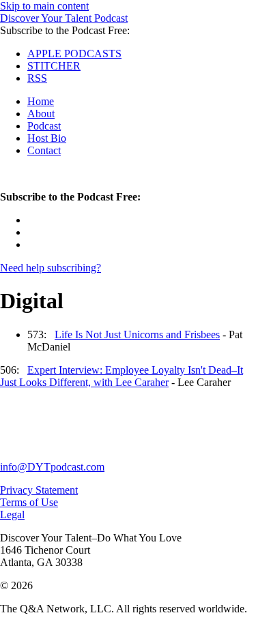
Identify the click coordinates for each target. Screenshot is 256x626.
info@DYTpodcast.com (52, 467)
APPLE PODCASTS (74, 53)
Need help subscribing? (50, 267)
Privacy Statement (39, 490)
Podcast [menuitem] (44, 126)
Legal (12, 514)
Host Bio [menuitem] (46, 138)
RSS (37, 78)
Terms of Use (29, 502)
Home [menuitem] (40, 101)
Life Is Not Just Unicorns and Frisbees (137, 334)
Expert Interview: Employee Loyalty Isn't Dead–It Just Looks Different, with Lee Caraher (121, 376)
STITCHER (54, 66)
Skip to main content (44, 6)
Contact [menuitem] (44, 150)
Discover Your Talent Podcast (64, 18)
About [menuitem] (41, 113)
